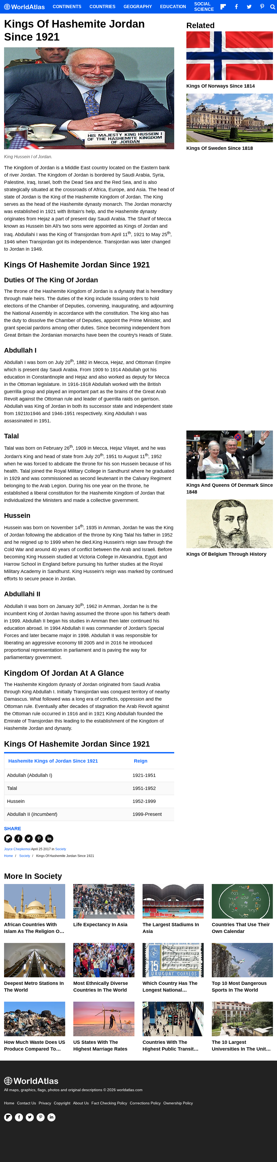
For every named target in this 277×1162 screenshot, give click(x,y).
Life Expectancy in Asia (100, 924)
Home (9, 1103)
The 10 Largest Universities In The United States (242, 1048)
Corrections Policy (145, 1103)
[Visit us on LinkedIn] (51, 1117)
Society (60, 849)
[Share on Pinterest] (39, 839)
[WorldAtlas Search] (272, 7)
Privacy (45, 1103)
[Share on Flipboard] (8, 839)
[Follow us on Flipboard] (8, 1117)
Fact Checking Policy (109, 1103)
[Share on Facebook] (18, 839)
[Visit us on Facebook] (19, 1117)
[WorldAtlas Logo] (26, 7)
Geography (138, 6)
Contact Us (26, 1103)
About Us (81, 1103)
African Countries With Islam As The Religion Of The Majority (32, 931)
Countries (103, 6)
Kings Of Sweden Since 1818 (219, 148)
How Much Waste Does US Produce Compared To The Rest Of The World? (34, 1048)
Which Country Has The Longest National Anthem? (170, 990)
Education (173, 6)
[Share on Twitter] (29, 839)
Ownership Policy (178, 1103)
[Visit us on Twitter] (30, 1117)
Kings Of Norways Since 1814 (220, 86)
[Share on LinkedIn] (49, 839)
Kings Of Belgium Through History (226, 554)
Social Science (204, 7)
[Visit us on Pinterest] (41, 1117)
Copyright (62, 1103)
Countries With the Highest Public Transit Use (168, 1048)
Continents (67, 6)
